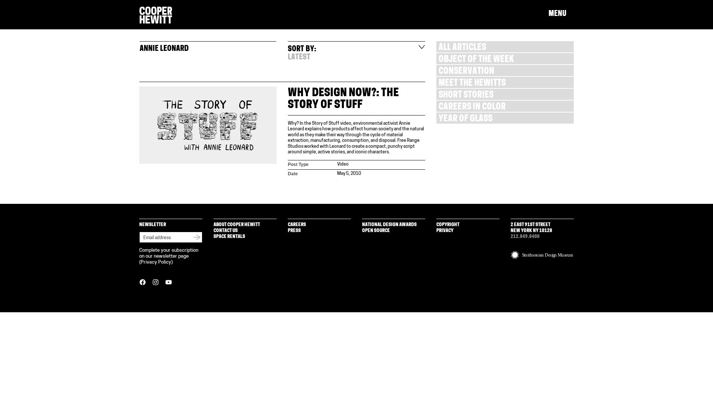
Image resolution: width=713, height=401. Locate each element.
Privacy (444, 230)
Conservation (466, 72)
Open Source (376, 230)
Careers (297, 224)
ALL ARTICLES (462, 48)
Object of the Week (476, 60)
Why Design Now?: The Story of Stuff (343, 99)
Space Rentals (229, 236)
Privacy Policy (156, 262)
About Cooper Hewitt (237, 224)
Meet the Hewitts (472, 83)
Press (294, 230)
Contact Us (226, 230)
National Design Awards (389, 224)
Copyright (447, 224)
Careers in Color (472, 107)
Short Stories (466, 95)
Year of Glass (465, 119)
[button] (561, 14)
